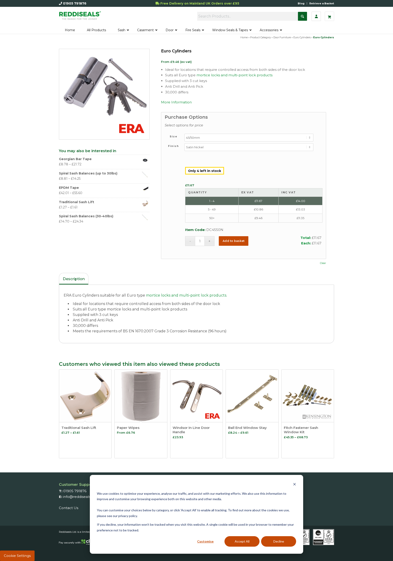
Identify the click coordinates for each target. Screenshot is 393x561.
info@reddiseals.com (81, 496)
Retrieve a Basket (321, 3)
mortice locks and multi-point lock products (234, 75)
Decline (278, 541)
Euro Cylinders (302, 37)
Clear (323, 263)
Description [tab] (74, 279)
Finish (173, 146)
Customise (205, 541)
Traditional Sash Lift (76, 202)
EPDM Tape (69, 188)
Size (173, 136)
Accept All (242, 541)
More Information (176, 102)
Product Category (260, 37)
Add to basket (234, 241)
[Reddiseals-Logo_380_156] (80, 17)
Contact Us (68, 508)
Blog (301, 3)
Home (244, 37)
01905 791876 (74, 3)
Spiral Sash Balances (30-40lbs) (86, 216)
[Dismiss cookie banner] (294, 485)
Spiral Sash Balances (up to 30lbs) (88, 173)
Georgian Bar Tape (75, 159)
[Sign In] (316, 16)
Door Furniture (282, 37)
